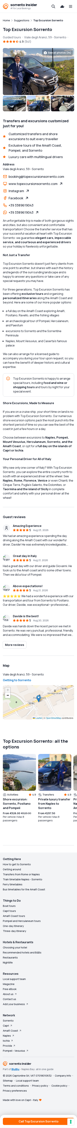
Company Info (63, 1075)
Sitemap (8, 1080)
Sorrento (8, 1020)
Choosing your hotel (15, 947)
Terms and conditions (16, 1085)
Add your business (14, 1004)
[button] (38, 698)
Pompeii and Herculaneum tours (22, 921)
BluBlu (15, 1069)
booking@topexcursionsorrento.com (36, 176)
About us (8, 994)
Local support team (14, 979)
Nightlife (8, 962)
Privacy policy (40, 1085)
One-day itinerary (13, 926)
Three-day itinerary (14, 931)
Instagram (16, 191)
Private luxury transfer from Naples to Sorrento (54, 803)
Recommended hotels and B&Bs (22, 952)
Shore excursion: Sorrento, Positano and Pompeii (17, 803)
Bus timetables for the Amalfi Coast (24, 889)
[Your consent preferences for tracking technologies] (70, 1121)
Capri (6, 1025)
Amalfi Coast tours (14, 916)
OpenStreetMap (53, 717)
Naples (7, 1035)
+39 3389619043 (21, 205)
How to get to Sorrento (17, 864)
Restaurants (10, 957)
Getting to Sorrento (17, 680)
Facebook (16, 198)
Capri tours (9, 911)
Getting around (12, 869)
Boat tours (9, 906)
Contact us (9, 999)
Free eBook (9, 989)
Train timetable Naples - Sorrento (22, 879)
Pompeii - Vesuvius (14, 1050)
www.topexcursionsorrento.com (33, 184)
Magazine (9, 984)
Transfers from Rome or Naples (21, 874)
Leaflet (38, 717)
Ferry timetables (12, 884)
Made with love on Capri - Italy (20, 1100)
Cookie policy (59, 1085)
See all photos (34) (59, 52)
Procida (7, 1045)
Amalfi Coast (10, 1030)
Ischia (6, 1040)
